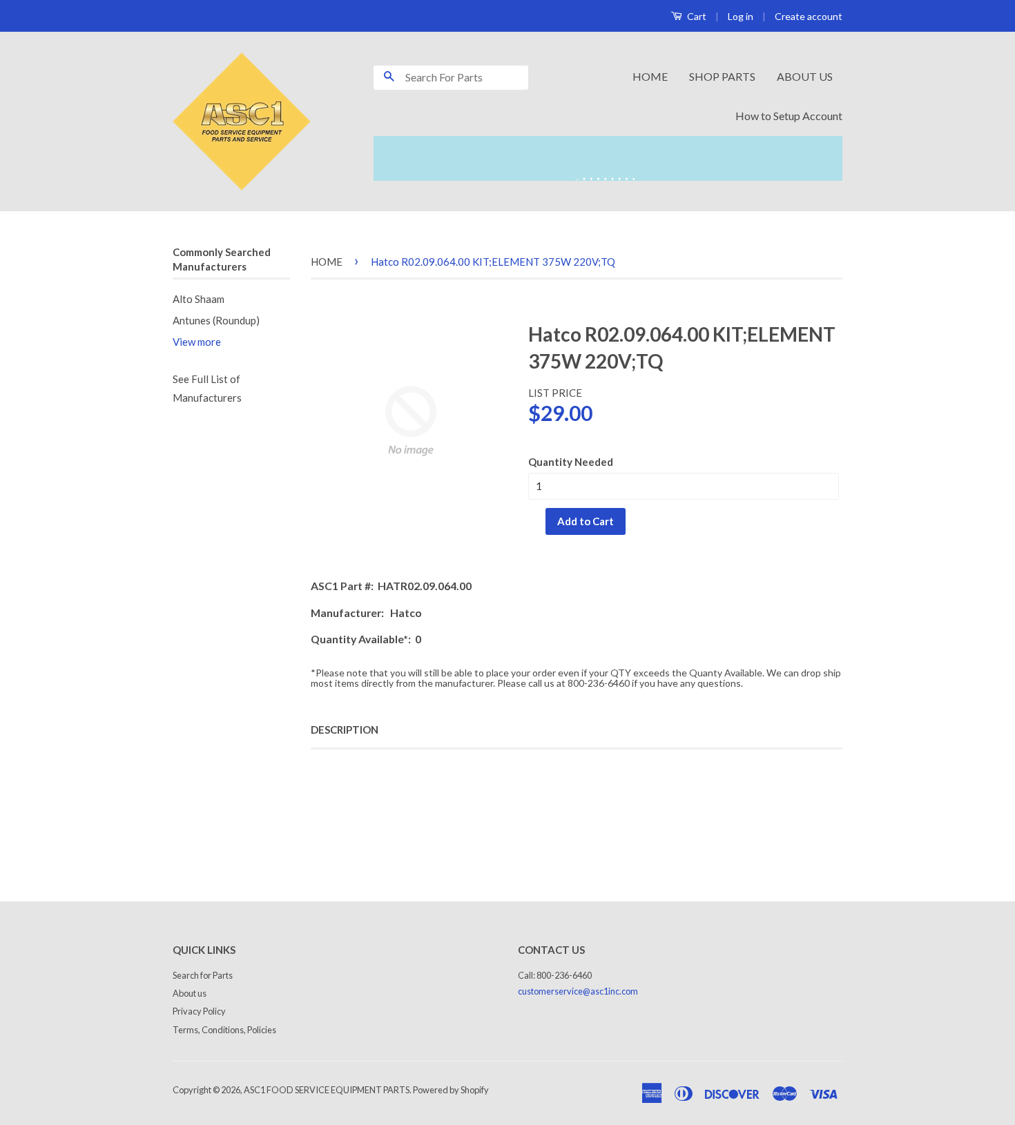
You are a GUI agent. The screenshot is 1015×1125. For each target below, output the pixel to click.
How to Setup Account (788, 115)
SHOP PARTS (722, 76)
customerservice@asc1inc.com (578, 991)
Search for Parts (203, 975)
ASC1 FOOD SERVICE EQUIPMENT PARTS (326, 1089)
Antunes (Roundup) (216, 320)
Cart (695, 16)
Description (344, 729)
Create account (808, 16)
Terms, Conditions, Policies (224, 1029)
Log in (740, 16)
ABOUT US (805, 76)
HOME (650, 76)
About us (189, 993)
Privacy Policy (199, 1011)
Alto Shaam (198, 299)
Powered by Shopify (451, 1089)
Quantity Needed (570, 462)
